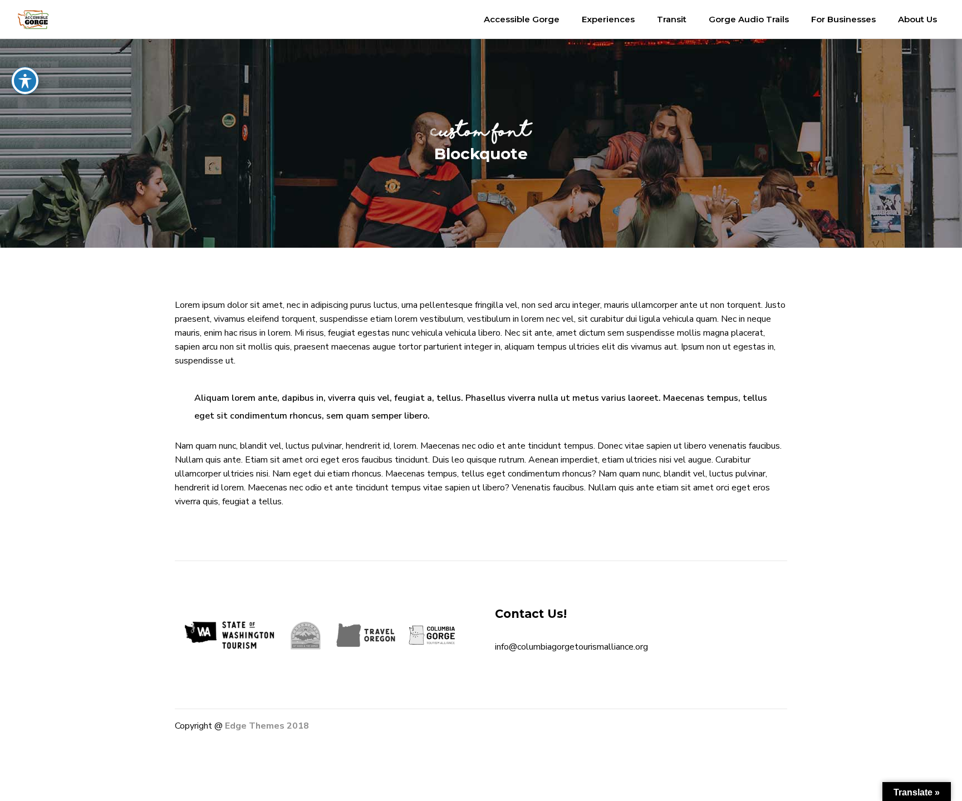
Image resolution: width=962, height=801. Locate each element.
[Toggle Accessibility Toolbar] (25, 80)
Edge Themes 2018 (267, 726)
